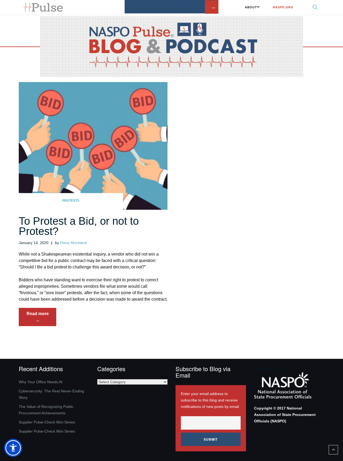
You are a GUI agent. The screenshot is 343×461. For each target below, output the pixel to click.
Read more (41, 318)
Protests (70, 200)
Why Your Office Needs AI (40, 382)
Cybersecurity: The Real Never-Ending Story (51, 394)
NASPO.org (283, 7)
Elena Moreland (73, 243)
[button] (13, 448)
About (251, 7)
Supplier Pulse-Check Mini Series (47, 422)
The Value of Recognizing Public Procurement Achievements (46, 409)
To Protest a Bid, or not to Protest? (79, 226)
